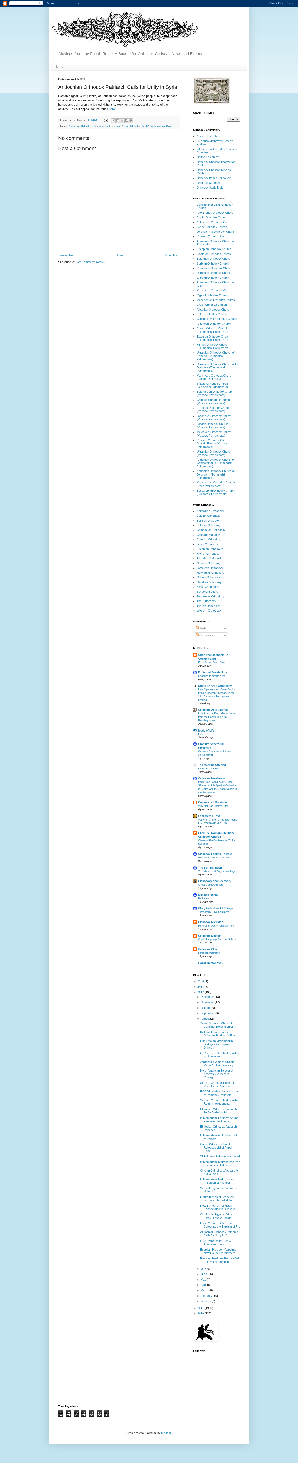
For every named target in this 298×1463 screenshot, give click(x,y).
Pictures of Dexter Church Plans (216, 925)
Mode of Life (206, 730)
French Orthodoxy (208, 553)
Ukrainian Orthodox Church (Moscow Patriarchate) (214, 453)
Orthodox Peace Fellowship (214, 178)
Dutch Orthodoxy (207, 544)
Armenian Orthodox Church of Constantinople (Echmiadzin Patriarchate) (215, 463)
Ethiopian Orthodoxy (210, 549)
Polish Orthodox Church (212, 314)
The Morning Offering (212, 765)
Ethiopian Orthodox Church (214, 249)
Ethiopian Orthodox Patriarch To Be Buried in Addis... (218, 1111)
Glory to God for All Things (215, 908)
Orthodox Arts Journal (213, 710)
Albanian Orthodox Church (213, 309)
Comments (206, 635)
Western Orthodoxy (209, 610)
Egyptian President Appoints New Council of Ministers (218, 1251)
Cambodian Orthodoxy (211, 530)
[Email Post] (106, 120)
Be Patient (204, 898)
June (204, 1274)
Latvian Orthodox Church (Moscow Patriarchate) (212, 425)
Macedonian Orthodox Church (216, 300)
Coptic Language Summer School (217, 939)
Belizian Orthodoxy (209, 520)
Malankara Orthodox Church (215, 290)
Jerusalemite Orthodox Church (216, 231)
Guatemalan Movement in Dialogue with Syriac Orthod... (216, 1044)
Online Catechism (208, 157)
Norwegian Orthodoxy (210, 572)
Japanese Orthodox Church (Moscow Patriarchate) (214, 417)
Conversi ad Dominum (213, 802)
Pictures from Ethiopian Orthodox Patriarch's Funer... (219, 1034)
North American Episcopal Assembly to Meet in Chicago (216, 1074)
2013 (201, 986)
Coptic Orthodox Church (212, 217)
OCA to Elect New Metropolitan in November (219, 1055)
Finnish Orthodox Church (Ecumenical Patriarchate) (213, 346)
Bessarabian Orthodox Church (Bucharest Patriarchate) (216, 492)
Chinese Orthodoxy (209, 539)
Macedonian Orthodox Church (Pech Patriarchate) (216, 484)
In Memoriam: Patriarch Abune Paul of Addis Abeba (219, 1119)
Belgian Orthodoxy (208, 515)
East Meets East (209, 816)
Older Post (171, 255)
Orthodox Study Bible (210, 187)
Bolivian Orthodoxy (209, 525)
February (207, 1296)
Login (201, 734)
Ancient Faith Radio (209, 136)
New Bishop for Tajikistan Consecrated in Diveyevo (218, 1207)
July (204, 1268)
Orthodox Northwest (211, 778)
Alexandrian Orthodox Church (215, 212)
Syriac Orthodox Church (212, 227)
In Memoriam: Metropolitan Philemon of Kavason (217, 1181)
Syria (169, 126)
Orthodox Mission (209, 935)
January (206, 1301)
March (205, 1290)
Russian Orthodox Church (213, 236)
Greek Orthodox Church (212, 304)
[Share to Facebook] (126, 120)
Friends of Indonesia (210, 558)
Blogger (166, 1433)
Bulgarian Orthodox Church (214, 258)
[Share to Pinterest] (131, 120)
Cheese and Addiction (210, 884)
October (206, 1008)
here (112, 109)
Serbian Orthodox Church (213, 263)
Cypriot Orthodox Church (212, 295)
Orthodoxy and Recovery (214, 881)
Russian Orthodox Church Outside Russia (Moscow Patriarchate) (213, 444)
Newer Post (66, 255)
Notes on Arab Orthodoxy (215, 686)
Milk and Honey (208, 895)
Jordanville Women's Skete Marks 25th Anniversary (217, 1063)
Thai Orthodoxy (206, 601)
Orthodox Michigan (210, 922)
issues (116, 126)
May (204, 1279)
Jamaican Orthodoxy (210, 568)
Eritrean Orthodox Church (213, 277)
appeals (106, 126)
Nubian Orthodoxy (208, 577)
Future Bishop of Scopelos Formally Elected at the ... (217, 1198)
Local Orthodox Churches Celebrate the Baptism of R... (220, 1225)
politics (161, 126)
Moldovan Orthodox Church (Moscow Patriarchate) (214, 433)
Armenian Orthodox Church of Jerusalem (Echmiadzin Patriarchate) (215, 475)
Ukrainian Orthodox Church (214, 273)
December (208, 997)
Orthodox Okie (207, 949)
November (208, 1002)
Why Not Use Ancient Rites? (214, 805)
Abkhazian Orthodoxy (210, 511)
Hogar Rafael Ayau (210, 963)
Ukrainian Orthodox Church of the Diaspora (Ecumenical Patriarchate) (218, 368)
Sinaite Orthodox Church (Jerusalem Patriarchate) (212, 385)
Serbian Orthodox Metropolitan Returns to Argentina (219, 1102)
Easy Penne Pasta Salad (212, 662)
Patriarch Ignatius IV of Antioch (138, 126)
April (204, 1285)
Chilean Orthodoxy (208, 534)
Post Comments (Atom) (90, 262)
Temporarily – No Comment (213, 911)
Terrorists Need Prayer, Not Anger (217, 871)
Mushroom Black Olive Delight (215, 857)
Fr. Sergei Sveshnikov (212, 672)
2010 (201, 1313)
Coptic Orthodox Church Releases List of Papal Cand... (216, 1148)
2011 (201, 1308)
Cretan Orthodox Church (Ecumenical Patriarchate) (213, 330)
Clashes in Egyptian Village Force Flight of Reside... (217, 1216)
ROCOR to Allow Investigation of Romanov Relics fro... (219, 1093)
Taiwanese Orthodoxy (210, 596)
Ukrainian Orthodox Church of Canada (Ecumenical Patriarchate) (215, 356)
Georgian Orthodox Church (214, 254)
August (205, 1018)
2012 (201, 992)
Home (58, 66)
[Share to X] (122, 120)
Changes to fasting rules (212, 676)
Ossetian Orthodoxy (209, 582)
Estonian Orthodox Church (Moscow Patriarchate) (213, 409)
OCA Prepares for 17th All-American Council (216, 1242)
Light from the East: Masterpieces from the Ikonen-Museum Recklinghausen (217, 717)
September (208, 1013)
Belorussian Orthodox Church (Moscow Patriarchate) (215, 393)
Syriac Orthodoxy (207, 591)
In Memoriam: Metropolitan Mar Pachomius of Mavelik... (220, 1163)
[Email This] (113, 120)
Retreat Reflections (209, 952)
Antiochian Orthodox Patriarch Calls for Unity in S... (219, 1234)
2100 (201, 981)
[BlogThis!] (117, 120)
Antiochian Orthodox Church (85, 126)
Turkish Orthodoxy (208, 606)
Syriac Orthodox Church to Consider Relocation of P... (218, 1025)
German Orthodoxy (209, 563)
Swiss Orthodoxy (207, 587)
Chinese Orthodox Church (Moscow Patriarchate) (213, 401)
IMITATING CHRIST (209, 768)
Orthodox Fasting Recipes (215, 854)
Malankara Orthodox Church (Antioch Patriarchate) (215, 377)
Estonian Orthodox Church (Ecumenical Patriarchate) (213, 338)
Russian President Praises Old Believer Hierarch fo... (219, 1260)
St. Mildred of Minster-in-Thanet (220, 1156)
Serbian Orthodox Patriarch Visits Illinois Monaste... (217, 1084)
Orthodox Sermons (208, 183)
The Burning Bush (210, 867)
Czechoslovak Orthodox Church (217, 319)
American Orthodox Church (214, 323)
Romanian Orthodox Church (214, 268)
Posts (202, 628)
